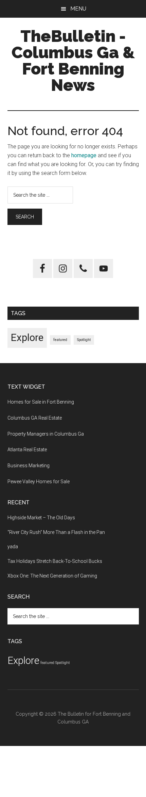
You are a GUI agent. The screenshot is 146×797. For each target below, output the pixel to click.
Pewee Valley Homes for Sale (38, 481)
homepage (83, 155)
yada (12, 546)
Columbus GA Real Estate (34, 418)
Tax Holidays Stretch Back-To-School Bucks (54, 561)
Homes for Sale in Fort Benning (40, 402)
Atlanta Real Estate (27, 449)
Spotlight (84, 340)
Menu (78, 8)
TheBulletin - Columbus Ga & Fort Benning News (73, 61)
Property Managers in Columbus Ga (45, 434)
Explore (27, 337)
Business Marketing (28, 465)
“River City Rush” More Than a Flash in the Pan (56, 532)
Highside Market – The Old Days (41, 517)
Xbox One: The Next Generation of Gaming (52, 576)
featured (60, 340)
